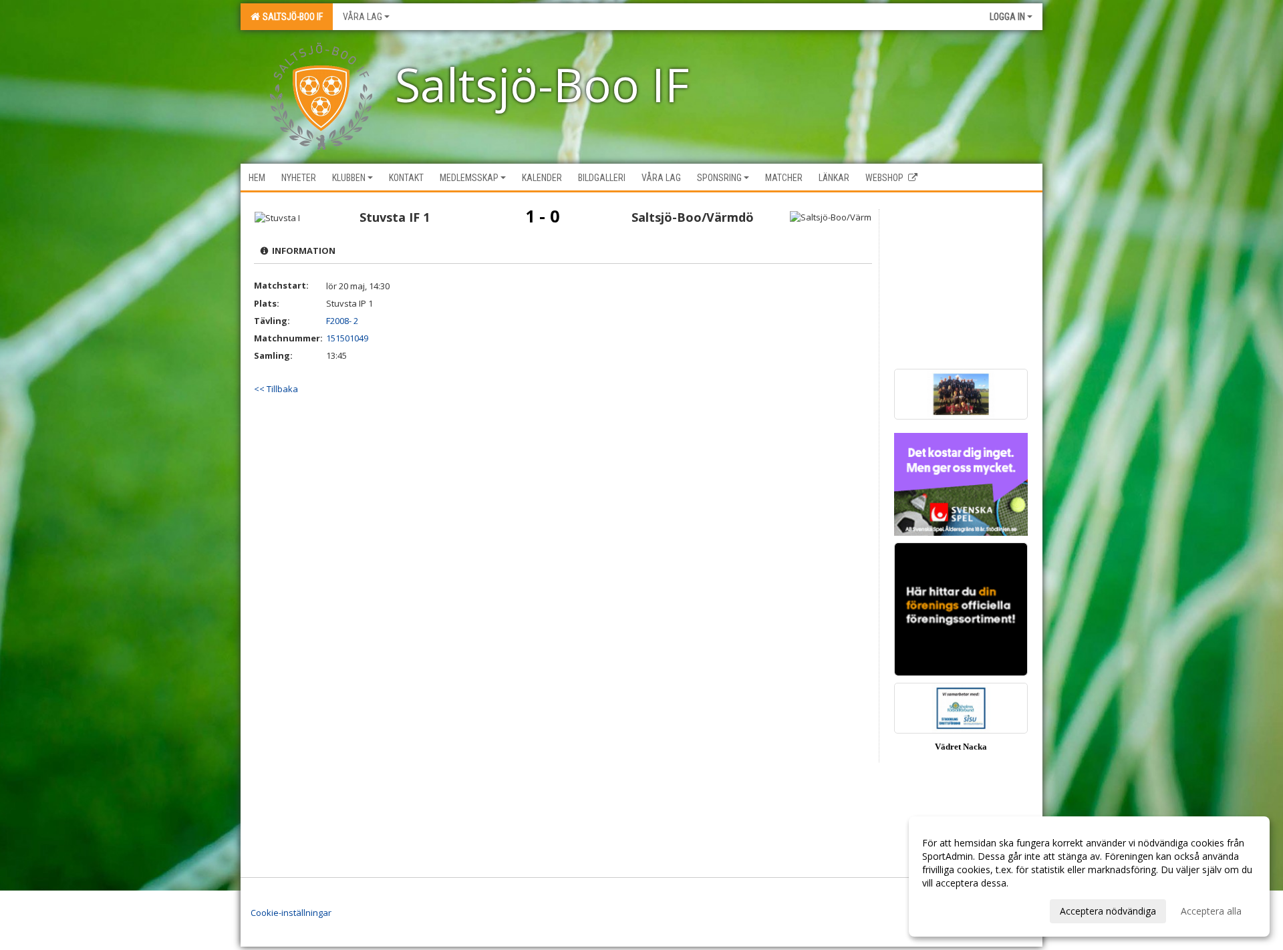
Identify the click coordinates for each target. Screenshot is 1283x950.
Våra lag (362, 16)
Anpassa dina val (958, 909)
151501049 (347, 338)
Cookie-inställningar (291, 913)
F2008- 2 (342, 321)
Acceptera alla (1211, 911)
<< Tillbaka (276, 389)
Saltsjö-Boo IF (291, 16)
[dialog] (1089, 876)
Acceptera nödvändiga (1108, 911)
